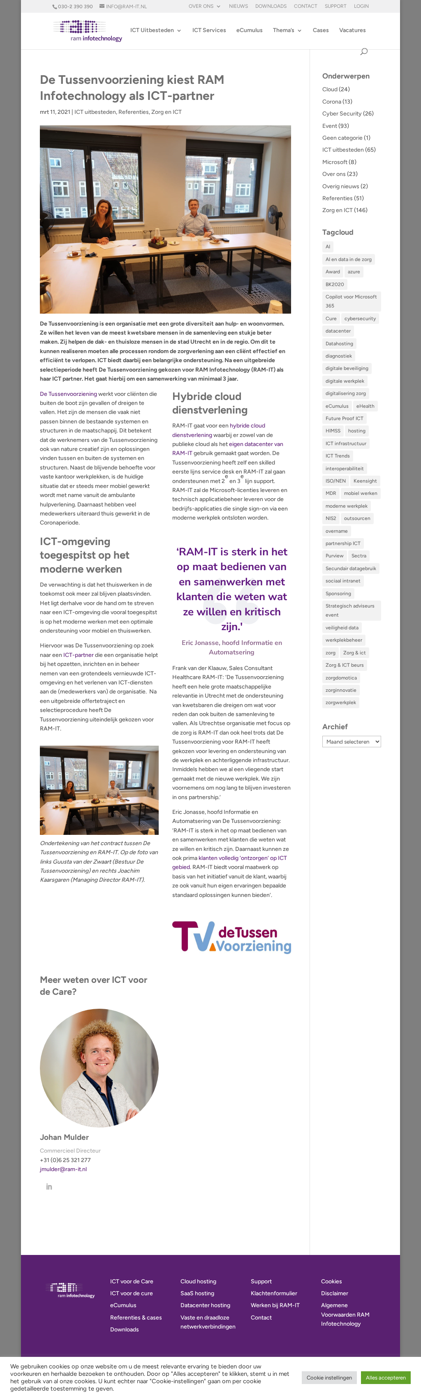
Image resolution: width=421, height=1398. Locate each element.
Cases (321, 31)
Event (329, 125)
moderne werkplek (347, 506)
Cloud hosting (198, 1281)
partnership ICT (343, 543)
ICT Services (209, 31)
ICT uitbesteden (95, 112)
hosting (356, 431)
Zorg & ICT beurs (345, 665)
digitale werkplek (345, 381)
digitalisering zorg (346, 393)
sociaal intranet (343, 581)
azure (354, 272)
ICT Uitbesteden (152, 31)
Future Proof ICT (344, 418)
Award (333, 272)
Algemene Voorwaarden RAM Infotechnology (345, 1314)
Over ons (201, 6)
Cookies (331, 1281)
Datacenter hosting (205, 1305)
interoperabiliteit (345, 468)
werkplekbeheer (344, 640)
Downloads (271, 6)
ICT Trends (338, 456)
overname (337, 531)
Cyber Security (342, 113)
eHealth (365, 406)
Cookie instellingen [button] (329, 1378)
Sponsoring (338, 593)
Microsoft (334, 162)
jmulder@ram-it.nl (63, 1169)
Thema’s (283, 31)
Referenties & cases (136, 1317)
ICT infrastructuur (346, 443)
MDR (331, 493)
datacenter (338, 331)
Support (336, 6)
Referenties (133, 112)
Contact (305, 6)
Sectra (359, 556)
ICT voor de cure (131, 1293)
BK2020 (335, 284)
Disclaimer (334, 1293)
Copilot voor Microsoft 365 (351, 301)
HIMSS (333, 431)
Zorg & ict (354, 653)
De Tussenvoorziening (68, 394)
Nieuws (238, 6)
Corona (331, 101)
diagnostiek (339, 356)
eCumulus (249, 31)
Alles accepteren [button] (386, 1378)
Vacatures (352, 31)
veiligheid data (342, 628)
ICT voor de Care (131, 1281)
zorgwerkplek (341, 702)
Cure (331, 318)
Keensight (365, 481)
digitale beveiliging (347, 368)
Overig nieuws (340, 186)
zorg (330, 653)
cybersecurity (360, 318)
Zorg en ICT (166, 112)
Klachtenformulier (274, 1293)
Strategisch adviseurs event (350, 610)
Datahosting (339, 344)
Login (361, 6)
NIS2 (331, 518)
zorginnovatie (341, 690)
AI (328, 247)
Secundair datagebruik (351, 568)
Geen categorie (342, 137)
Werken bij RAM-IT (275, 1305)
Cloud (330, 89)
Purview (335, 556)
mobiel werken (360, 493)
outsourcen (357, 518)
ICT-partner (78, 655)
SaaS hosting (197, 1293)
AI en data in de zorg (349, 259)
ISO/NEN (336, 481)
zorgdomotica (341, 678)
